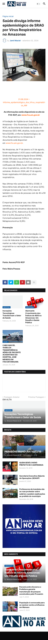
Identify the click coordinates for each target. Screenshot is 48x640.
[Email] (28, 282)
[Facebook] (5, 282)
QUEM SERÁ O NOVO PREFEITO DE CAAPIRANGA (31, 463)
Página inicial (8, 16)
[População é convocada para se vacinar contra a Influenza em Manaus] (10, 606)
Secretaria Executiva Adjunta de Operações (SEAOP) (32, 477)
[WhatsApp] (16, 282)
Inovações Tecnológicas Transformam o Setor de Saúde (12, 314)
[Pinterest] (22, 282)
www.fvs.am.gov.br (31, 115)
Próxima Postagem (36, 397)
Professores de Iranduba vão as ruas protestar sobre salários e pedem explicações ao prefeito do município (32, 492)
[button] (3, 4)
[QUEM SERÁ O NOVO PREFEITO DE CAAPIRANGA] (10, 466)
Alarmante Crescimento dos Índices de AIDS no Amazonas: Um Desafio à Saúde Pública (33, 317)
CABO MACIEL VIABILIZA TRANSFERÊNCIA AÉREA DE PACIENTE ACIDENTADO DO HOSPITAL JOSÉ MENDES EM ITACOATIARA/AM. (12, 353)
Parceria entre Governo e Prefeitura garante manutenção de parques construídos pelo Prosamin (31, 590)
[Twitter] (10, 282)
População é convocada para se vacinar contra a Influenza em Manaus (32, 604)
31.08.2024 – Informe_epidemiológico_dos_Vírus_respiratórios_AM (24, 102)
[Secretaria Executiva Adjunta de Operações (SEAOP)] (10, 480)
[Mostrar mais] (33, 282)
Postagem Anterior (11, 397)
